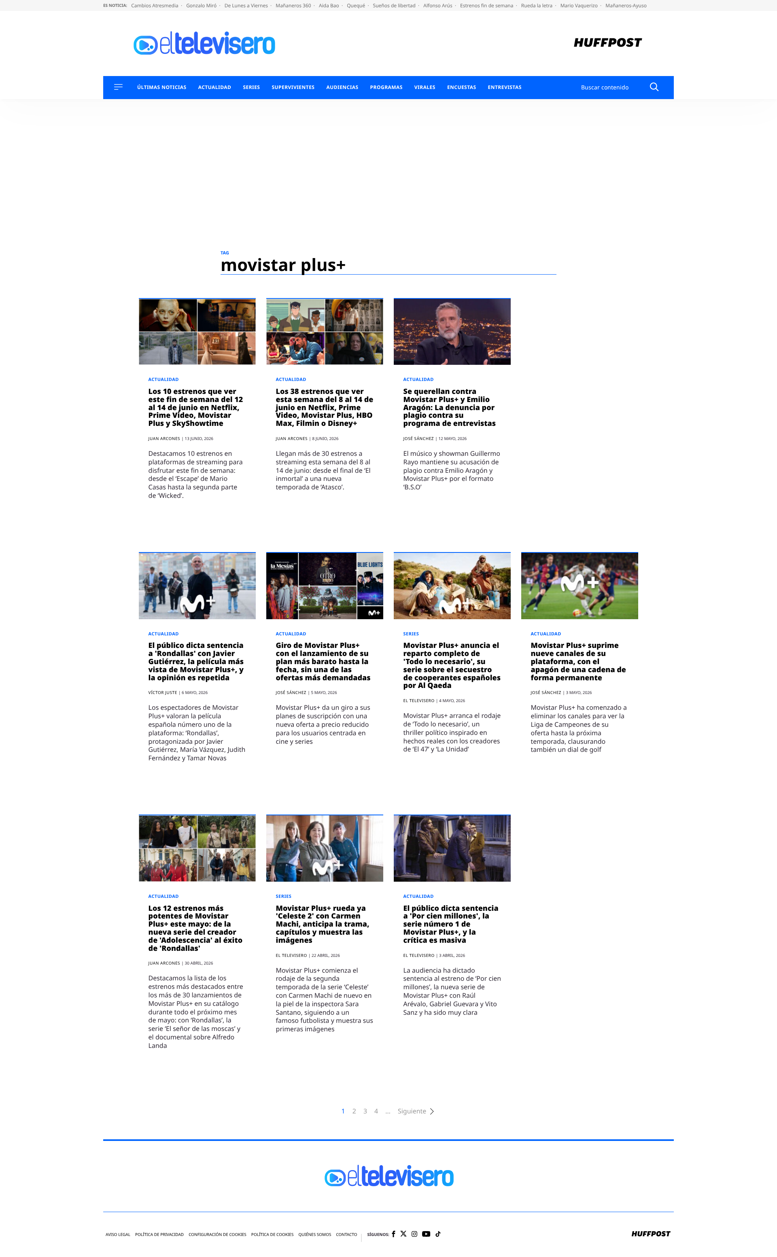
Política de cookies (272, 1234)
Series (251, 87)
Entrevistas (505, 87)
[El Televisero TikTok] (438, 1234)
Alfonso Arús (438, 5)
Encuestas (461, 87)
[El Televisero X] (403, 1234)
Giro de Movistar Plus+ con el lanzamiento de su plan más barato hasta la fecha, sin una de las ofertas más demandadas (323, 661)
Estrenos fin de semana (487, 5)
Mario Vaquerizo (579, 5)
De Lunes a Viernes (247, 5)
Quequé (356, 5)
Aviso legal (118, 1234)
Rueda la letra (537, 5)
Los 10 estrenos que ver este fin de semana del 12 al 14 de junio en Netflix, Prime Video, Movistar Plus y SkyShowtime (196, 407)
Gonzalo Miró (202, 5)
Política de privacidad (159, 1234)
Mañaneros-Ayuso (626, 5)
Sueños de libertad (395, 5)
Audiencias (342, 87)
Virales (424, 87)
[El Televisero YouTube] (426, 1234)
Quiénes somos (314, 1234)
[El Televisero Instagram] (414, 1234)
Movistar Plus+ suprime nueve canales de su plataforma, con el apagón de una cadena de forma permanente (578, 661)
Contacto (346, 1234)
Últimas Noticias (162, 87)
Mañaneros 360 (294, 5)
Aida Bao (329, 5)
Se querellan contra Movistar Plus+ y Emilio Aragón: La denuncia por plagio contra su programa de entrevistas (449, 407)
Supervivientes (293, 87)
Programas (386, 87)
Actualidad (214, 87)
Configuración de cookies (217, 1234)
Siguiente (412, 1111)
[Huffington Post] (608, 43)
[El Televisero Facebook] (393, 1234)
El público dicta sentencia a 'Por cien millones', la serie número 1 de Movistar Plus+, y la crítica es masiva (451, 924)
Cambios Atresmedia (155, 5)
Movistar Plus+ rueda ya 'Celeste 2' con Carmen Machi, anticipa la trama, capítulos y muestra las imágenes (322, 924)
